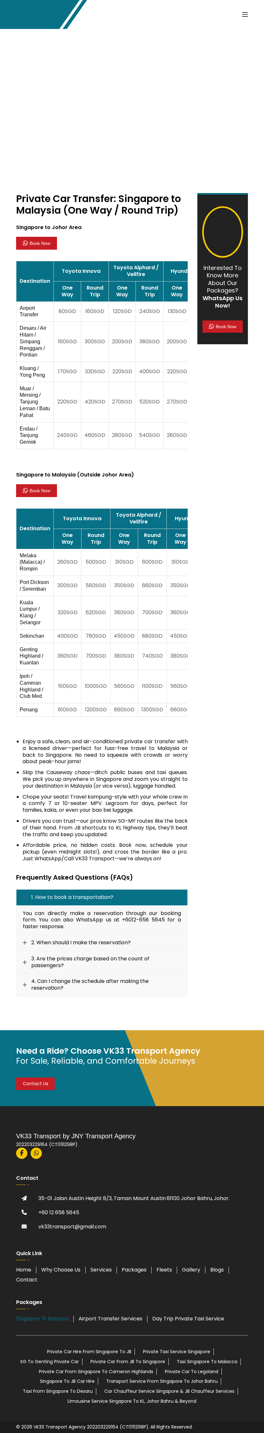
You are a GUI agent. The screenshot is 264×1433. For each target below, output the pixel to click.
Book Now (40, 243)
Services (101, 1269)
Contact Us (35, 1083)
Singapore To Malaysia (42, 1318)
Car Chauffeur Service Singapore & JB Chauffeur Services (169, 1391)
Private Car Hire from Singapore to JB (89, 1351)
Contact (26, 1279)
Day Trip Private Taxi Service (188, 1318)
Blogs (217, 1269)
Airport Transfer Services (110, 1318)
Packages (134, 1269)
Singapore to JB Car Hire (67, 1381)
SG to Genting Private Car (49, 1361)
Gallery (191, 1269)
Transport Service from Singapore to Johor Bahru (162, 1381)
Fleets (164, 1269)
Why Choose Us (60, 1269)
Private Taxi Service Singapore (176, 1351)
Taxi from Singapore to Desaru (58, 1391)
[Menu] (245, 14)
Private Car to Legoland (191, 1371)
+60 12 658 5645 (58, 1212)
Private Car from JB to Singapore (127, 1361)
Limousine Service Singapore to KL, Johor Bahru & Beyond (132, 1401)
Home (23, 1269)
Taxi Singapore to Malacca (207, 1361)
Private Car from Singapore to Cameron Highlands (96, 1371)
